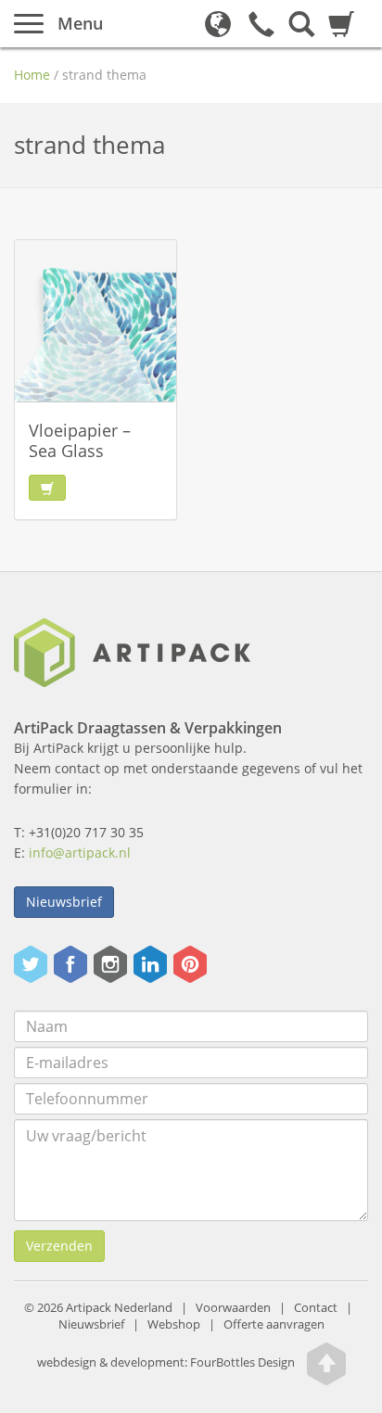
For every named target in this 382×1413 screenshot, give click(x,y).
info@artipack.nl (80, 852)
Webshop (173, 1324)
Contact (315, 1308)
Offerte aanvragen (274, 1324)
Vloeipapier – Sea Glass (80, 440)
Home (32, 74)
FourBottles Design (166, 1362)
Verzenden (59, 1245)
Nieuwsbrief (64, 901)
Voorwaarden (233, 1308)
